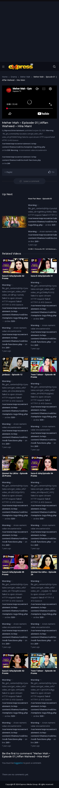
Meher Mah (25, 76)
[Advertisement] (29, 30)
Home (4, 76)
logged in (18, 762)
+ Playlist (8, 172)
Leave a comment (31, 181)
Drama (14, 76)
